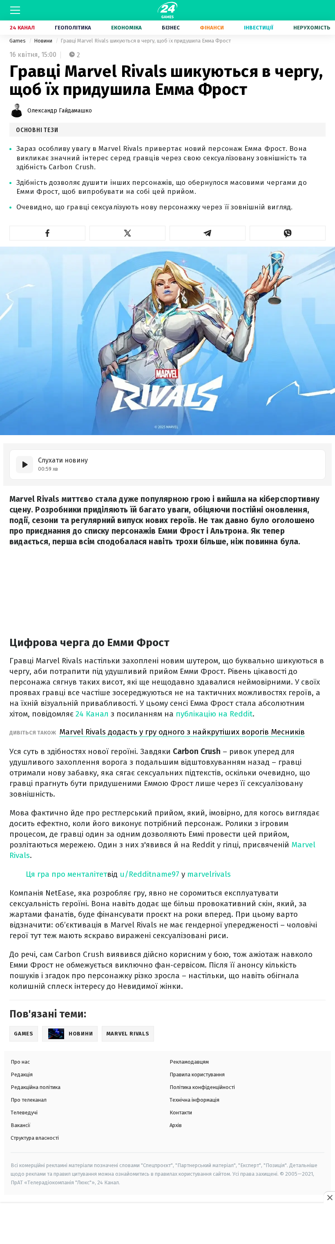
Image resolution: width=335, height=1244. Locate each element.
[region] (167, 1224)
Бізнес (171, 28)
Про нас (20, 1062)
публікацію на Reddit (214, 714)
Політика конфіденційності (202, 1087)
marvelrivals (209, 874)
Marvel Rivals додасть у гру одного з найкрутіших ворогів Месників (182, 732)
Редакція (22, 1074)
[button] (47, 233)
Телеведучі (24, 1112)
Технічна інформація (194, 1100)
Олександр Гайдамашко (59, 110)
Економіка (126, 28)
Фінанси (212, 28)
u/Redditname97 (149, 874)
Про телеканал (29, 1100)
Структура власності (35, 1138)
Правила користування (197, 1074)
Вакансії (21, 1125)
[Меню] (15, 10)
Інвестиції (258, 28)
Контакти (181, 1112)
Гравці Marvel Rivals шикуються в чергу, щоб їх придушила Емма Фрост (145, 40)
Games (18, 40)
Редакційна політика (35, 1087)
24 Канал (22, 28)
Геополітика (73, 28)
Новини (44, 40)
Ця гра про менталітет (66, 874)
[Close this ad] (329, 1197)
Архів (176, 1125)
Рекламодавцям (189, 1062)
